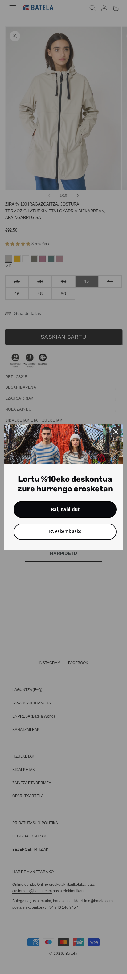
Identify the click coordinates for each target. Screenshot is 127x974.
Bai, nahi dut (65, 509)
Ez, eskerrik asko (65, 531)
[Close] (116, 431)
